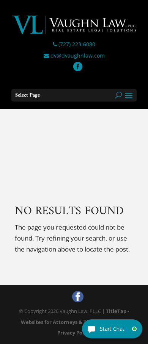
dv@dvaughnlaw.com (77, 55)
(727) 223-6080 (76, 44)
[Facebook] (77, 67)
